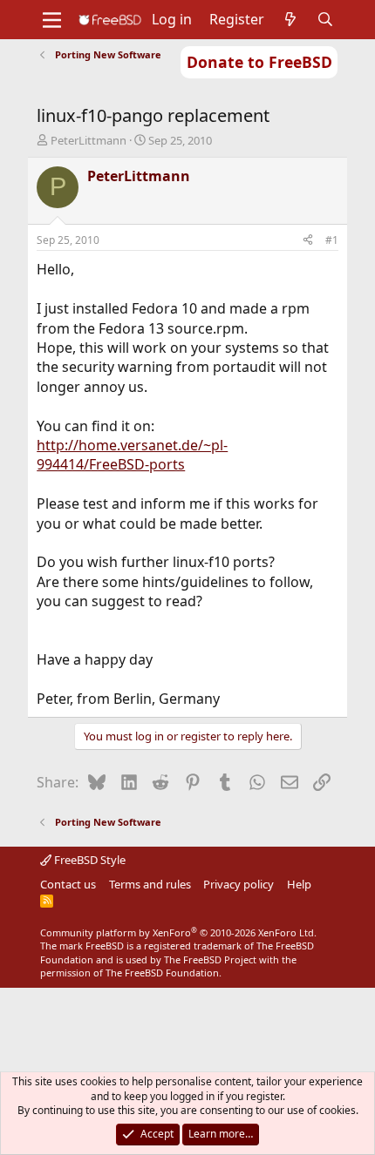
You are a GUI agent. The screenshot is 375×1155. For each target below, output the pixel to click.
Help (299, 884)
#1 (331, 240)
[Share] (308, 241)
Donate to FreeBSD (259, 61)
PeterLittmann (88, 140)
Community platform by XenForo (178, 932)
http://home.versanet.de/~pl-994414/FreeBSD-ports (132, 455)
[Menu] (51, 20)
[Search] (326, 19)
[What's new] (291, 19)
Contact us (68, 884)
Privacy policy (238, 884)
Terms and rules (150, 884)
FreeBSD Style (88, 860)
